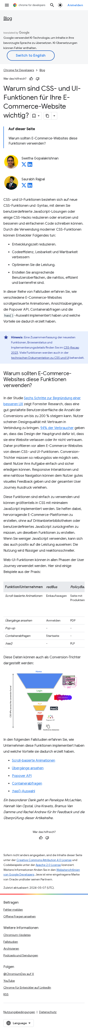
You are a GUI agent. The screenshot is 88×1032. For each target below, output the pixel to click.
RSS (6, 994)
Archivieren (11, 948)
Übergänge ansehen (28, 768)
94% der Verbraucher (57, 428)
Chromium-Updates (17, 935)
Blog (7, 18)
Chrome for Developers (18, 70)
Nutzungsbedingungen (19, 1012)
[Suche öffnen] (52, 5)
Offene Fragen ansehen (19, 916)
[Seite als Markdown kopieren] (47, 115)
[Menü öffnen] (7, 5)
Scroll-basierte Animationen (33, 760)
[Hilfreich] (31, 79)
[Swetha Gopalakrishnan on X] (24, 165)
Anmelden (75, 5)
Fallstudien (10, 942)
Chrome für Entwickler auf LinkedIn (27, 987)
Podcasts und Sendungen (20, 955)
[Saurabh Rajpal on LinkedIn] (30, 186)
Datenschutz (48, 1012)
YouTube (9, 981)
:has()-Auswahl (23, 791)
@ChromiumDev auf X (18, 974)
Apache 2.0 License (48, 865)
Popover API (22, 776)
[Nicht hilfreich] (37, 79)
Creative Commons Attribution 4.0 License (44, 860)
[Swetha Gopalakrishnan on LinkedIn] (30, 165)
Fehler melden (13, 909)
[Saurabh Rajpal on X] (24, 186)
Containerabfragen (27, 783)
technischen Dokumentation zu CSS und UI (40, 358)
